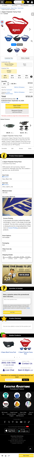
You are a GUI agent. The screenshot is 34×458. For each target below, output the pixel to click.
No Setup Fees (22, 414)
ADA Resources (20, 415)
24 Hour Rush (25, 5)
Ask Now (12, 312)
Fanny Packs (20, 8)
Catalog (5, 5)
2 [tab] (17, 357)
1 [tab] (17, 55)
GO (23, 2)
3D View (15, 5)
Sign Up (25, 379)
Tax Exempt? (9, 89)
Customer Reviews (11, 414)
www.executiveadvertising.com (17, 441)
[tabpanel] (10, 50)
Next (31, 77)
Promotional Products (5, 8)
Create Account (13, 412)
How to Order (23, 412)
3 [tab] (19, 357)
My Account (4, 412)
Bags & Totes (14, 8)
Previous (3, 125)
